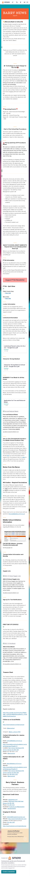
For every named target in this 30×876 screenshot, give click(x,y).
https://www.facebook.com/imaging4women (14, 826)
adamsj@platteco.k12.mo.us (14, 763)
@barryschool (10, 728)
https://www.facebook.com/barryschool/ (13, 724)
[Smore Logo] (6, 2)
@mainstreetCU (12, 808)
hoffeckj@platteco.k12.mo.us (14, 740)
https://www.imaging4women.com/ (17, 819)
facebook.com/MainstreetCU (16, 806)
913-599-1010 (11, 805)
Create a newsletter (9, 871)
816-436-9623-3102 (12, 774)
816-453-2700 (11, 822)
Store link (8, 293)
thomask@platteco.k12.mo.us (16, 514)
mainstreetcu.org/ (13, 799)
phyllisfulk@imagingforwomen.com (16, 817)
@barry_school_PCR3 (14, 732)
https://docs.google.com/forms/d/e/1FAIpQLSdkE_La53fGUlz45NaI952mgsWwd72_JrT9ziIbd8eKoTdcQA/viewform (15, 714)
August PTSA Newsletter (15, 280)
